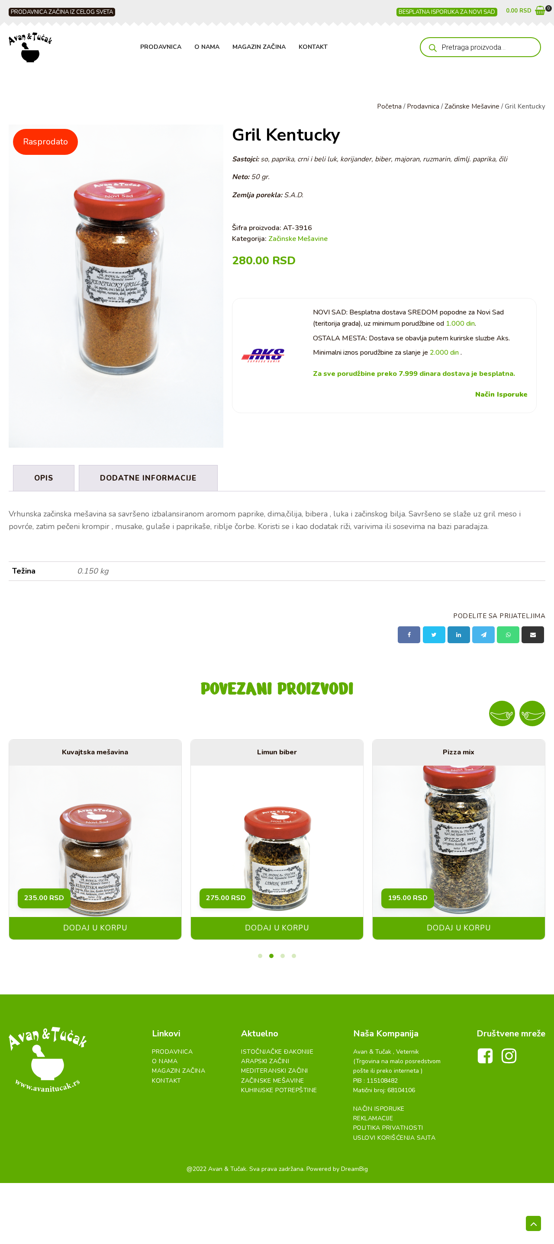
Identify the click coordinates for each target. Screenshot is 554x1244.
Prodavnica (160, 47)
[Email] (533, 634)
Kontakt (313, 47)
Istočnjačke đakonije (277, 1052)
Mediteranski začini (274, 1071)
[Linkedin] (459, 634)
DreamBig (354, 1169)
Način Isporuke (501, 394)
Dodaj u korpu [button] (254, 928)
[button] (525, 12)
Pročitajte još (436, 928)
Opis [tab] (43, 478)
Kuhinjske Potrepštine (279, 1090)
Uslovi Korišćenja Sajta (394, 1138)
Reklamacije (373, 1118)
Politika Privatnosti (388, 1128)
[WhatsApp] (508, 634)
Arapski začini (265, 1061)
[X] (434, 634)
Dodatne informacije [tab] (148, 478)
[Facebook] (409, 634)
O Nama (206, 47)
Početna (389, 106)
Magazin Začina (259, 47)
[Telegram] (483, 634)
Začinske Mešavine (471, 106)
